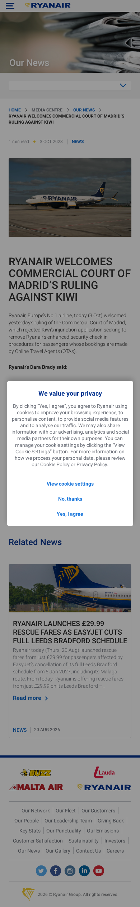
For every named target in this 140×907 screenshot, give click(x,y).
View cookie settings (70, 484)
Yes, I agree (70, 514)
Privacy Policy (91, 464)
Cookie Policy (55, 464)
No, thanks (70, 499)
